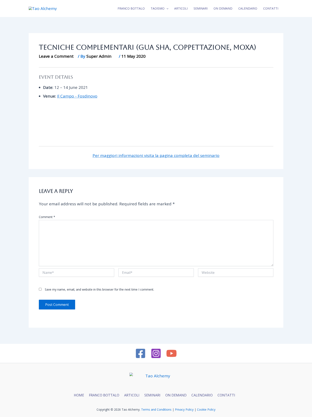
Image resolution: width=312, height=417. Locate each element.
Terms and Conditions (156, 409)
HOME (79, 395)
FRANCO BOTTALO (104, 395)
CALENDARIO (202, 395)
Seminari (201, 8)
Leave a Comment (56, 56)
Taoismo (157, 8)
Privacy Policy (184, 409)
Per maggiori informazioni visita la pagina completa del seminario (156, 155)
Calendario (247, 8)
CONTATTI (270, 8)
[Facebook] (140, 353)
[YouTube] (171, 353)
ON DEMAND (223, 8)
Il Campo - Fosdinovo (77, 96)
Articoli (181, 8)
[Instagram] (156, 353)
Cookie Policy (206, 409)
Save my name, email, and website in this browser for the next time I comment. (99, 289)
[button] (166, 8)
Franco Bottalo (131, 8)
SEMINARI (152, 395)
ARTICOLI (131, 395)
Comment (47, 217)
